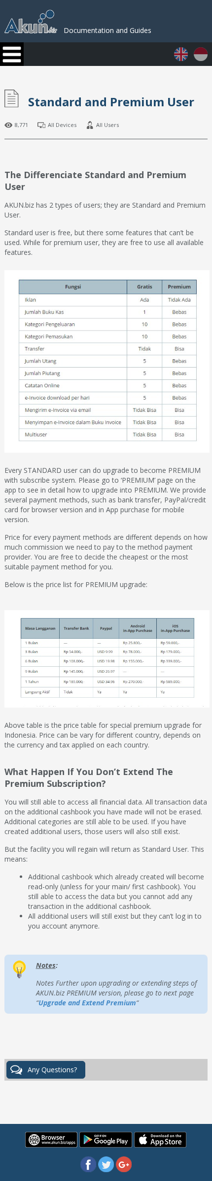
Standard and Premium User (111, 101)
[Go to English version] (182, 58)
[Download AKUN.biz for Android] (106, 1145)
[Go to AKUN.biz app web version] (52, 1145)
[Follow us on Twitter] (107, 1169)
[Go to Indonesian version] (201, 58)
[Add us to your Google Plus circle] (124, 1169)
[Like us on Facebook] (89, 1169)
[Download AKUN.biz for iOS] (160, 1145)
